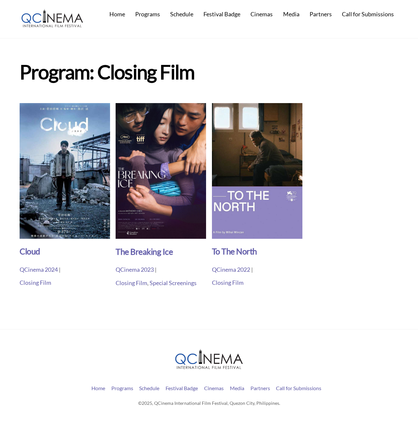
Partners (321, 14)
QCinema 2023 (135, 269)
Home (117, 14)
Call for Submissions (368, 14)
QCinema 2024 (39, 269)
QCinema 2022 (231, 269)
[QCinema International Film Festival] (52, 25)
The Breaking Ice (144, 251)
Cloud (30, 251)
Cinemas (261, 14)
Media (291, 14)
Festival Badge (221, 14)
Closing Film (35, 282)
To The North (234, 251)
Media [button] (237, 388)
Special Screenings (173, 283)
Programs (147, 14)
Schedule (181, 14)
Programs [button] (122, 388)
